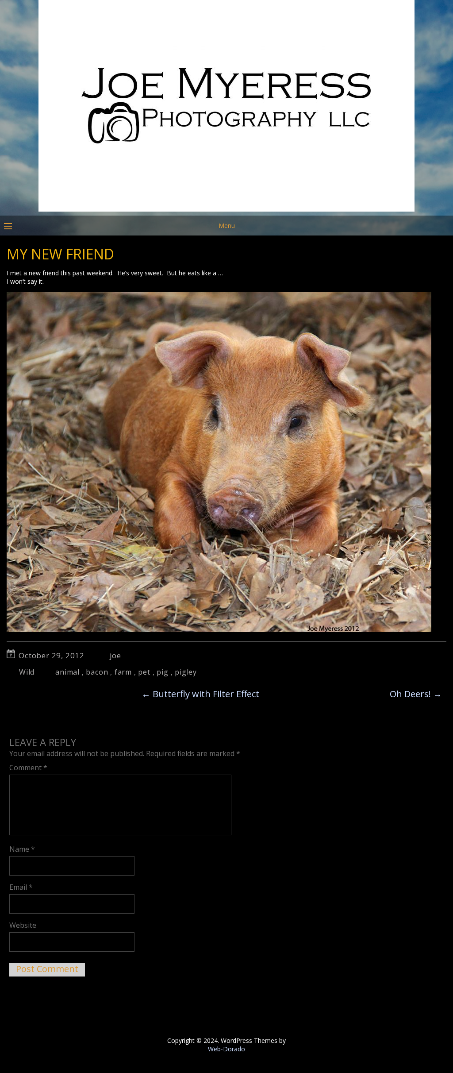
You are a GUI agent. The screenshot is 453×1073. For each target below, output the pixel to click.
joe (115, 655)
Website (22, 925)
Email (21, 887)
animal (67, 672)
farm (123, 672)
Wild (27, 672)
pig (162, 672)
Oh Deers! (416, 694)
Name (22, 849)
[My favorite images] (226, 209)
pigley (186, 672)
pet (144, 672)
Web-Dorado (226, 1049)
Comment (28, 767)
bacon (97, 672)
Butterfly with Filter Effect (200, 694)
